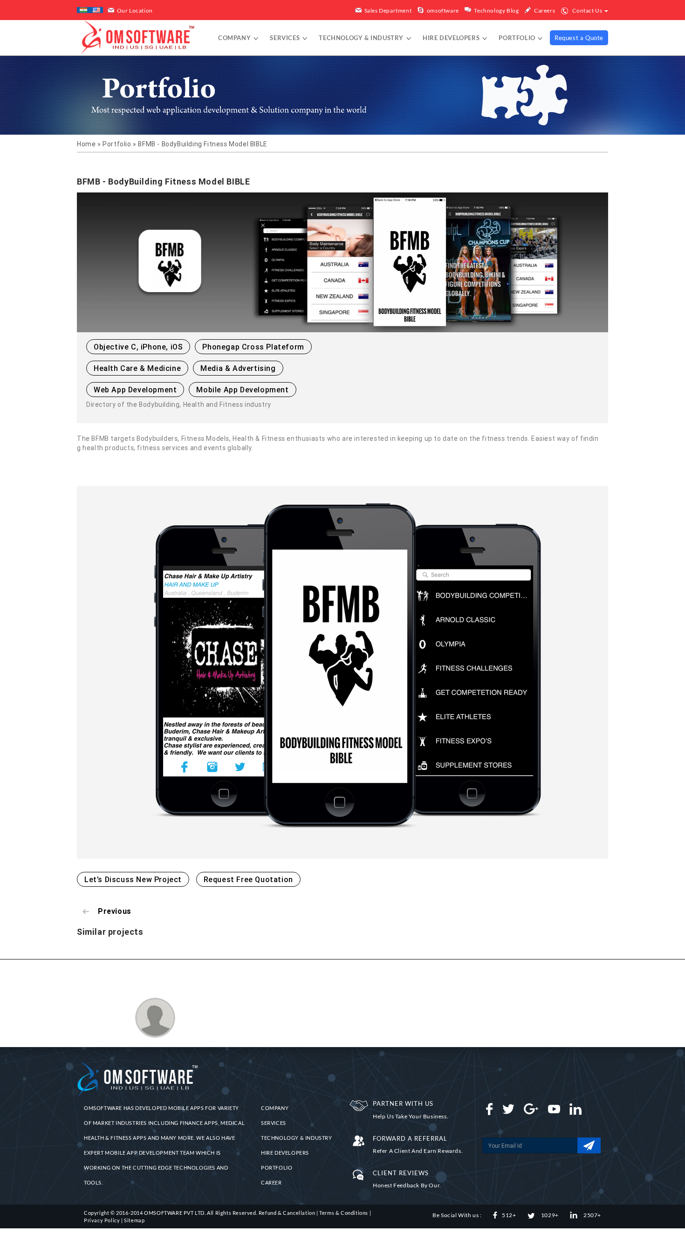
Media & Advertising (237, 368)
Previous (114, 911)
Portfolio (518, 37)
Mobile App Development (242, 389)
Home (87, 144)
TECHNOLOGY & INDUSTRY (296, 1138)
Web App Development (135, 389)
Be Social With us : (456, 1215)
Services (285, 37)
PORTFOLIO (276, 1167)
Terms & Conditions (343, 1213)
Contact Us (587, 10)
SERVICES (273, 1123)
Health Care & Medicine (137, 368)
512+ (509, 1215)
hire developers (452, 37)
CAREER (271, 1182)
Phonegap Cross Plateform (253, 346)
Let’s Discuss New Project (133, 879)
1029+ (549, 1215)
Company (235, 37)
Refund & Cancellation (287, 1213)
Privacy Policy (102, 1220)
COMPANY (274, 1108)
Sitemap (134, 1220)
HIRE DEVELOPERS (285, 1153)
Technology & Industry (362, 37)
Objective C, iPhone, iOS (138, 346)
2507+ (591, 1215)
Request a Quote (579, 37)
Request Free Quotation (248, 879)
